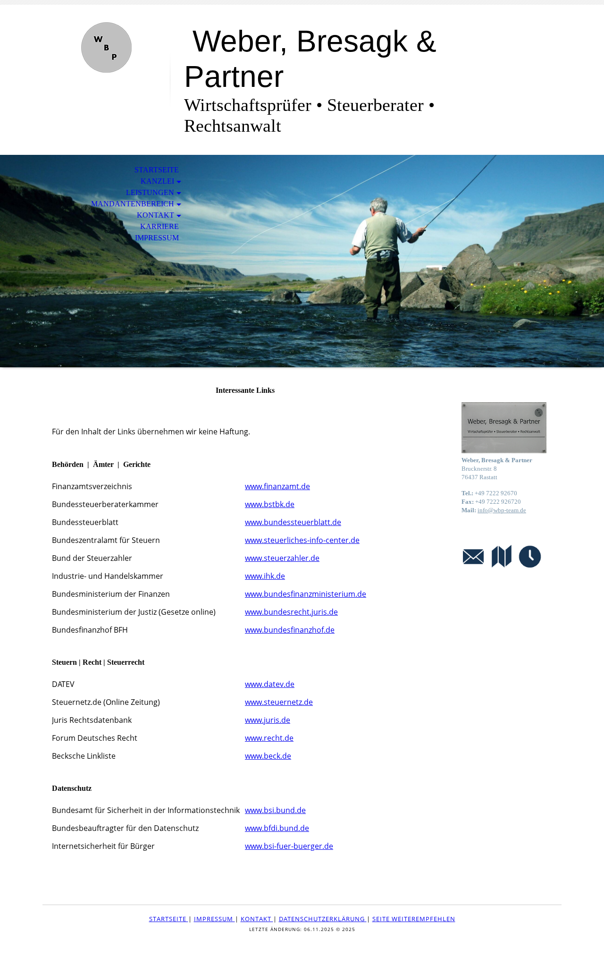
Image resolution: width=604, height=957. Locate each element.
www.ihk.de (265, 576)
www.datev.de (269, 684)
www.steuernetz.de (279, 702)
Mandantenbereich (132, 204)
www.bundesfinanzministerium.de (305, 594)
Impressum (157, 238)
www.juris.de (267, 720)
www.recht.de (269, 738)
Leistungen (150, 192)
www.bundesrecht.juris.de (291, 612)
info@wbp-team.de (502, 510)
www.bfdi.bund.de (277, 828)
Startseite (156, 170)
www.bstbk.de (269, 504)
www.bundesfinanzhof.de (290, 630)
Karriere (159, 226)
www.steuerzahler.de (282, 558)
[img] (106, 46)
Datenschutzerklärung (323, 919)
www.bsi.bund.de (275, 810)
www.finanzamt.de (277, 486)
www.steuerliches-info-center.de (302, 540)
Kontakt (155, 215)
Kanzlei (157, 181)
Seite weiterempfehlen (413, 919)
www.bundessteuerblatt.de (293, 522)
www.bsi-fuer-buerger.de (289, 846)
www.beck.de (268, 756)
